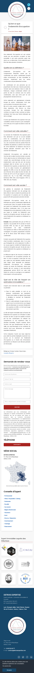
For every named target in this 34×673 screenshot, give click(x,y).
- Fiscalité (6, 504)
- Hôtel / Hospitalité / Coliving (12, 499)
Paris (25, 609)
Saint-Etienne (20, 607)
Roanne (27, 607)
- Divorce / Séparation (10, 518)
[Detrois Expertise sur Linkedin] (31, 657)
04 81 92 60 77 (17, 445)
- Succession (7, 507)
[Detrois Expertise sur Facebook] (27, 657)
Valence (21, 609)
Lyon (5, 607)
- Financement (8, 527)
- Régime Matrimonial (10, 510)
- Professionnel (8, 496)
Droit (20, 32)
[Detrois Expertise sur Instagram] (18, 657)
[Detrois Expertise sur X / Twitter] (23, 657)
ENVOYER (17, 407)
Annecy (16, 609)
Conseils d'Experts (9, 353)
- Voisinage (7, 524)
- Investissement (8, 521)
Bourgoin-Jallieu (11, 607)
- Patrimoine (7, 501)
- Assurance (7, 513)
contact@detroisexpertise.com (17, 650)
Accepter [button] (9, 670)
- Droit (5, 515)
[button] (28, 8)
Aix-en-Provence (8, 609)
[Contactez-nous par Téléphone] (28, 4)
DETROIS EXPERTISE (12, 595)
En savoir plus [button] (7, 666)
